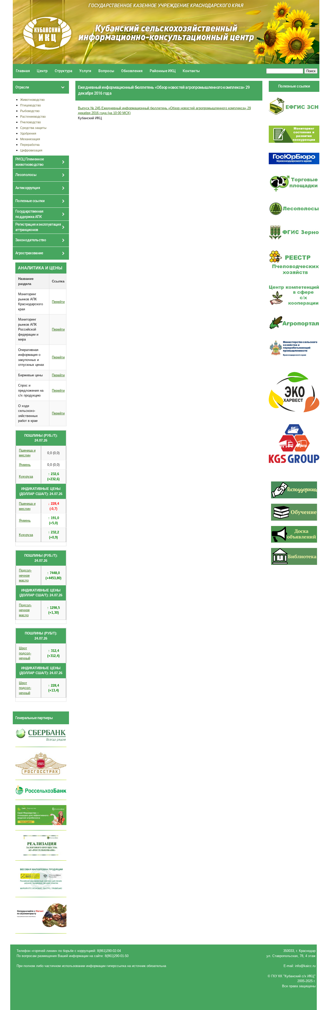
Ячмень (25, 465)
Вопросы (106, 71)
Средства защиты (33, 127)
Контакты (191, 71)
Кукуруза (26, 476)
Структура (63, 71)
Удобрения (28, 133)
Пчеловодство (30, 122)
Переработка (30, 144)
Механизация (30, 139)
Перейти (58, 302)
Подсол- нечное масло (25, 575)
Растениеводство (33, 116)
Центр (42, 71)
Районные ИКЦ (163, 71)
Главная (23, 71)
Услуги (85, 71)
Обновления (132, 71)
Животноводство (32, 99)
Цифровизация (31, 150)
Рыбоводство (30, 111)
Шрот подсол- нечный (25, 653)
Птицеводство (30, 105)
